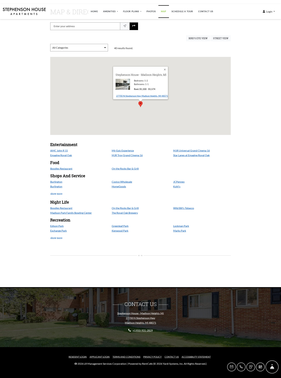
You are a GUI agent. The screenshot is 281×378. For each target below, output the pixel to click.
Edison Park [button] (57, 225)
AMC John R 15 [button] (59, 150)
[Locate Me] (125, 26)
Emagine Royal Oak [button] (61, 155)
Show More (56, 193)
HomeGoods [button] (119, 186)
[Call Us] (241, 367)
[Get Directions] (134, 26)
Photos (151, 11)
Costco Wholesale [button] (122, 181)
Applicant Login (100, 356)
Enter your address (64, 26)
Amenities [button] (109, 11)
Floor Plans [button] (131, 11)
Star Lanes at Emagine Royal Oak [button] (191, 155)
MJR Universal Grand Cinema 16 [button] (191, 150)
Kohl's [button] (176, 186)
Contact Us (205, 11)
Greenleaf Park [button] (120, 225)
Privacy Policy (152, 356)
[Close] (165, 70)
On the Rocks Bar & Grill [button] (125, 168)
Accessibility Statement (196, 356)
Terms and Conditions (126, 356)
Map (163, 11)
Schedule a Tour (182, 11)
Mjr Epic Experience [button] (123, 150)
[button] (268, 11)
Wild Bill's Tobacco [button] (183, 208)
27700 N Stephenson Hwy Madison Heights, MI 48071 (142, 95)
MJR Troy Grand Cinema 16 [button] (127, 155)
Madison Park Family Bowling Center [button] (71, 212)
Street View (222, 38)
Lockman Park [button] (181, 225)
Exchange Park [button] (58, 230)
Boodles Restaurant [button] (61, 168)
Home (94, 11)
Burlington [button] (56, 181)
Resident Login (78, 356)
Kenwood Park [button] (120, 230)
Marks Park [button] (179, 230)
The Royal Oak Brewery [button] (125, 212)
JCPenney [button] (179, 181)
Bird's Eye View (199, 38)
